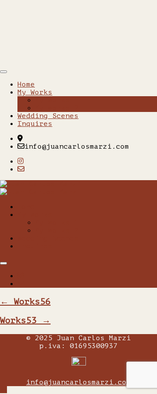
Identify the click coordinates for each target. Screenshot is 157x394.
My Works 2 (56, 108)
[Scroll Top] (3, 390)
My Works (34, 92)
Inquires (34, 124)
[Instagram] (20, 161)
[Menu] (3, 263)
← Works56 (25, 301)
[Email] (20, 169)
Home (26, 84)
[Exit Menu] (3, 71)
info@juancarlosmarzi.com (78, 382)
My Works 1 (56, 100)
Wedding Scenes (47, 116)
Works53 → (25, 320)
